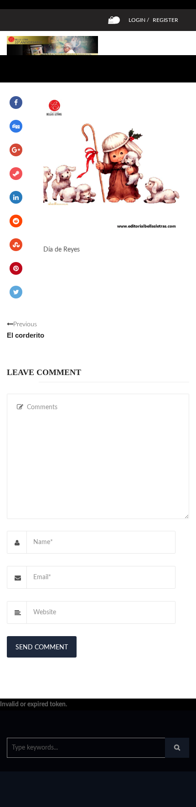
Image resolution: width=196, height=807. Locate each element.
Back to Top (158, 795)
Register (165, 20)
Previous (25, 330)
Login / (139, 20)
